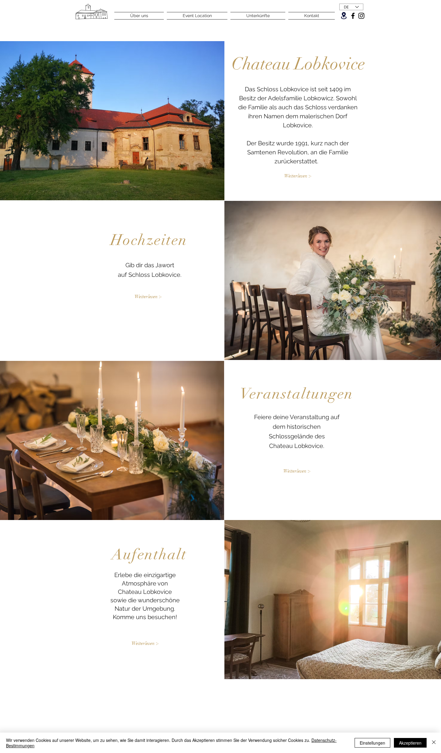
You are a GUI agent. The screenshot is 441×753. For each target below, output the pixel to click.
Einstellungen (372, 743)
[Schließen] (433, 742)
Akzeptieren (410, 743)
